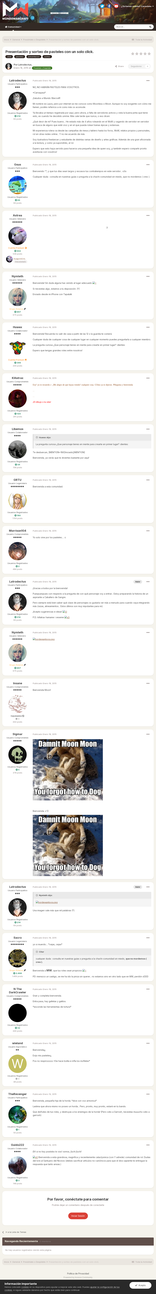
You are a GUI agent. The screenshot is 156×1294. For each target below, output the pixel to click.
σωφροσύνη (19, 258)
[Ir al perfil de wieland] (17, 1064)
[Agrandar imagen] (94, 283)
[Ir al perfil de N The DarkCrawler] (17, 1013)
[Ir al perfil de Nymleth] (17, 297)
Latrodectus (17, 80)
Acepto (141, 1285)
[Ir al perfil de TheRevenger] (17, 1115)
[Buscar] (150, 26)
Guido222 (17, 1144)
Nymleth (17, 276)
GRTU (17, 479)
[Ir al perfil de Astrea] (17, 236)
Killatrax (17, 378)
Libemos (17, 429)
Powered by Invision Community (78, 1277)
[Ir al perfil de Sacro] (17, 958)
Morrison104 (17, 530)
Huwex (17, 327)
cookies (25, 1287)
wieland (17, 1043)
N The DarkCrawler (17, 990)
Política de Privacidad (78, 1273)
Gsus (17, 164)
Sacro (18, 937)
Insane (17, 683)
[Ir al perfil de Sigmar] (17, 755)
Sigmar (18, 734)
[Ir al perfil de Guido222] (17, 1165)
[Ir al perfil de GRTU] (17, 500)
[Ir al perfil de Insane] (17, 704)
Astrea (17, 215)
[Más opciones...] (148, 81)
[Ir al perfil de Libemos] (17, 449)
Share (120, 66)
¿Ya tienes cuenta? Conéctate (136, 6)
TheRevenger (17, 1094)
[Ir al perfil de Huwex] (17, 348)
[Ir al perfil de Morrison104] (17, 551)
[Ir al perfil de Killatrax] (17, 398)
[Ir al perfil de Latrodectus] (8, 66)
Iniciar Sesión (78, 1216)
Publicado (45, 80)
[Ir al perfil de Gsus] (17, 185)
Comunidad (13, 27)
